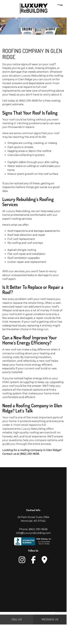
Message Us (50, 619)
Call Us (16, 619)
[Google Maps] (44, 560)
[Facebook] (33, 560)
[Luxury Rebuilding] (33, 8)
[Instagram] (22, 560)
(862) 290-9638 (38, 529)
